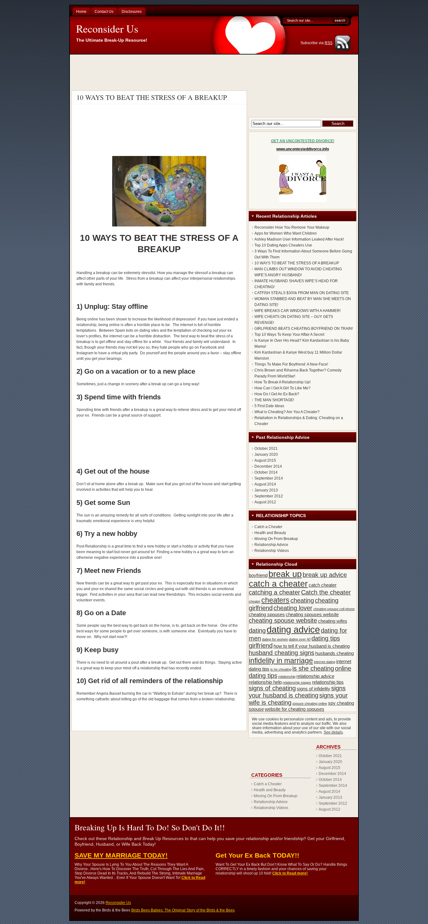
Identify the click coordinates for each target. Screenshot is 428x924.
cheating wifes (332, 621)
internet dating (324, 662)
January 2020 (266, 454)
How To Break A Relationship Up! (282, 382)
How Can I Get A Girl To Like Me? (282, 388)
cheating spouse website (283, 620)
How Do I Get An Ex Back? (276, 394)
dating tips (325, 638)
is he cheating (280, 669)
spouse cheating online (309, 703)
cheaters (275, 600)
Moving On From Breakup (276, 539)
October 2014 (266, 472)
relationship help (265, 682)
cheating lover (293, 608)
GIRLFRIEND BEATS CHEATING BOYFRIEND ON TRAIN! (303, 328)
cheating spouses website (312, 614)
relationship (286, 676)
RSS (328, 43)
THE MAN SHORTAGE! (274, 400)
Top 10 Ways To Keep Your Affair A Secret (289, 334)
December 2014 (268, 466)
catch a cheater (278, 584)
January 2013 (266, 490)
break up (285, 574)
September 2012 (268, 496)
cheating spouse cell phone (334, 609)
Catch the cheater (326, 592)
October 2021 (266, 448)
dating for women (275, 639)
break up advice (325, 574)
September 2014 (268, 478)
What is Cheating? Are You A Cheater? (287, 412)
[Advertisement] (215, 72)
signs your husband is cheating (297, 692)
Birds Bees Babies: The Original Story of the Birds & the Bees (183, 910)
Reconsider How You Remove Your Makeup (291, 227)
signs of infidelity (313, 688)
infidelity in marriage (281, 661)
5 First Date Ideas (269, 406)
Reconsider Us (107, 28)
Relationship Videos (271, 550)
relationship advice (315, 676)
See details (333, 732)
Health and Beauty (270, 533)
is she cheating (313, 668)
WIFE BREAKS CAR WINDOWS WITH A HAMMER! (297, 311)
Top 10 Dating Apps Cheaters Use (283, 245)
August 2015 (265, 460)
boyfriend (258, 575)
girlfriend (261, 645)
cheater (254, 601)
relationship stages (297, 682)
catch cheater (323, 585)
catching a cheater (274, 592)
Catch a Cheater (268, 527)
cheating (302, 600)
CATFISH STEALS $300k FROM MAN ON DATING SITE (301, 293)
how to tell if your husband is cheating (312, 646)
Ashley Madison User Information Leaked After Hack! (299, 239)
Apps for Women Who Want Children (285, 233)
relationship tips (328, 682)
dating (257, 630)
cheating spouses (267, 614)
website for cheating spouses (294, 709)
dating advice (293, 629)
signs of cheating (272, 688)
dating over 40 (300, 639)
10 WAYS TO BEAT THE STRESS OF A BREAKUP (151, 97)
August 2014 (265, 484)
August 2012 (265, 502)
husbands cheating (334, 653)
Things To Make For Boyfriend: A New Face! (291, 364)
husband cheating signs (281, 652)
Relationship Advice (271, 544)
